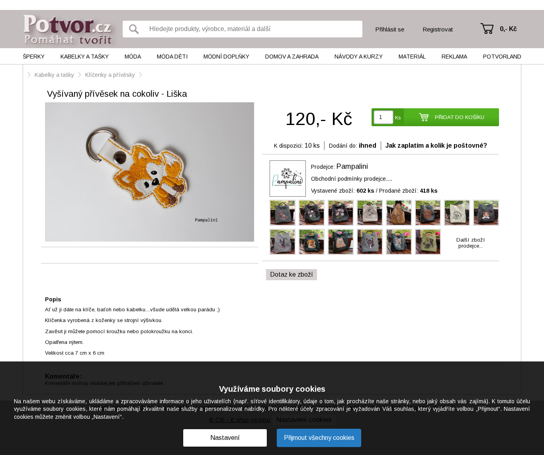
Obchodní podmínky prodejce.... (351, 179)
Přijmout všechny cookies (319, 437)
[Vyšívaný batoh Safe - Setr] (428, 213)
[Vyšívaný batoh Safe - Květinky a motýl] (312, 213)
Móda (133, 56)
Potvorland (502, 56)
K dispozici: (288, 146)
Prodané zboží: (408, 190)
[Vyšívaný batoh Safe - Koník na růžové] (341, 213)
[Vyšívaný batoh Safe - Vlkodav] (428, 242)
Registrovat (438, 29)
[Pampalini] (288, 178)
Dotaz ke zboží (291, 274)
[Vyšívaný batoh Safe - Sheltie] (486, 213)
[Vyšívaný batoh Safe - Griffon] (457, 213)
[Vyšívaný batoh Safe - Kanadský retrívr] (312, 242)
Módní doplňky (226, 56)
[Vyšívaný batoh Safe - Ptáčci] (282, 213)
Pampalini (352, 166)
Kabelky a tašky (85, 56)
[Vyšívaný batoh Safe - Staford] (370, 242)
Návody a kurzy (359, 56)
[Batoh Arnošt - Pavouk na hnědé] (399, 213)
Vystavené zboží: (342, 190)
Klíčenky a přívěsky (110, 75)
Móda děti (172, 56)
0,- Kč (508, 28)
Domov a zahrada (292, 56)
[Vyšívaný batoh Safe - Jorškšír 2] (399, 242)
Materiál (412, 56)
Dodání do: (343, 146)
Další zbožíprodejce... (470, 243)
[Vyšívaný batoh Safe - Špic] (341, 242)
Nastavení (225, 437)
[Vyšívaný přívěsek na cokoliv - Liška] (149, 172)
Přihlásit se (389, 29)
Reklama (454, 56)
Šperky (34, 56)
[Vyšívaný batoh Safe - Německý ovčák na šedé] (282, 242)
